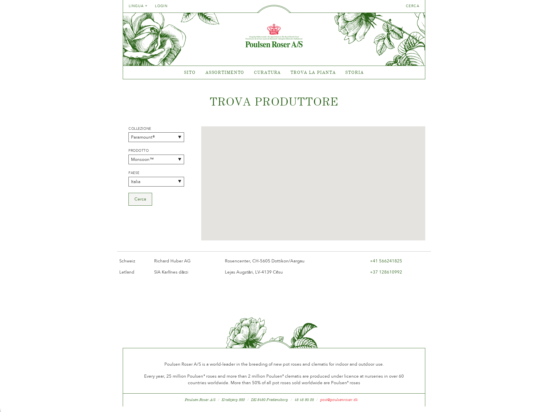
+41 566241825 (386, 261)
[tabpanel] (274, 72)
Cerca (412, 6)
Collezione (139, 129)
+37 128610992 (386, 272)
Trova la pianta (313, 72)
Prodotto (138, 151)
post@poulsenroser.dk (339, 400)
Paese (134, 173)
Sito (190, 72)
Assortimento (225, 72)
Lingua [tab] (137, 6)
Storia (354, 72)
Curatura (267, 72)
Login (161, 6)
